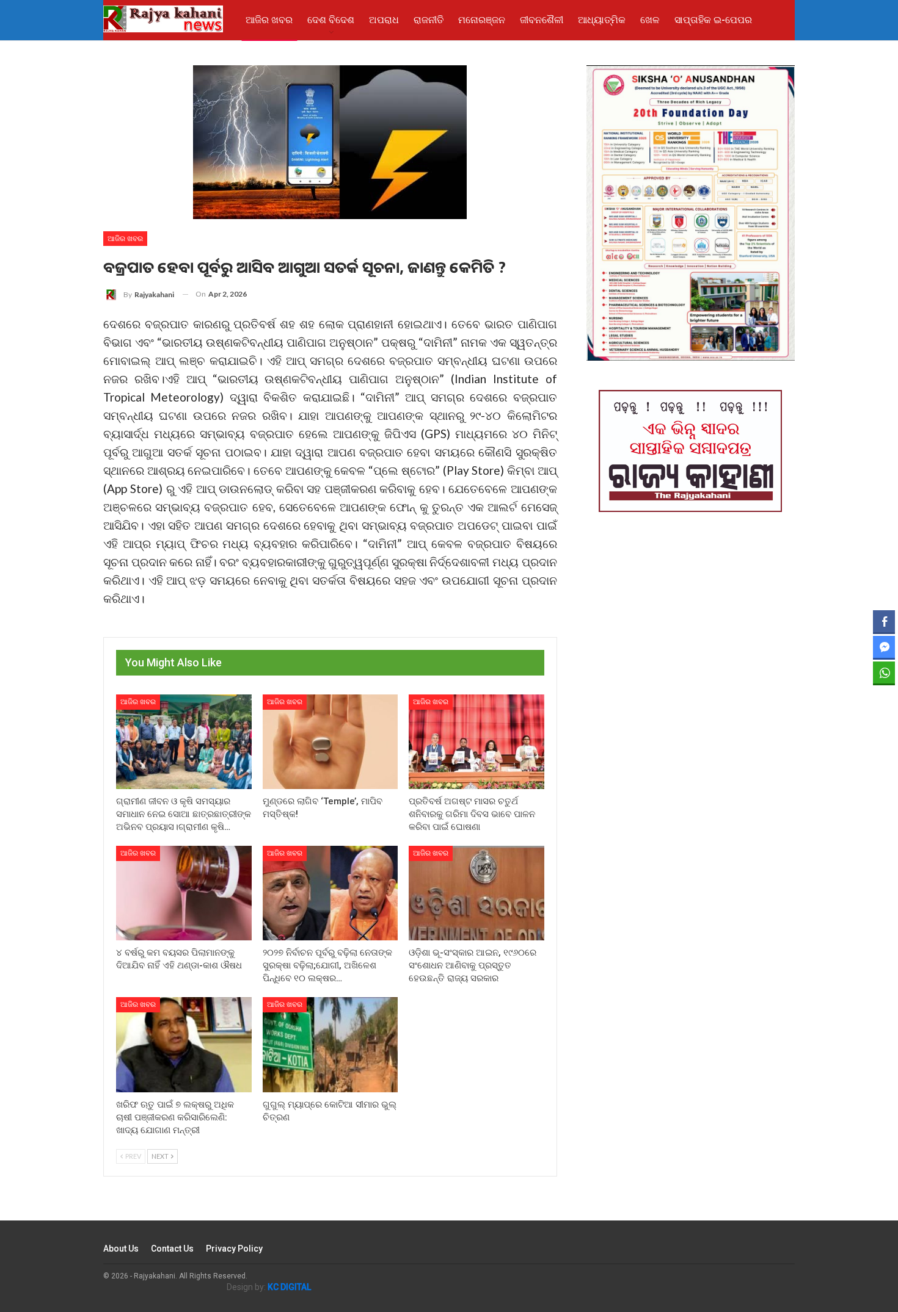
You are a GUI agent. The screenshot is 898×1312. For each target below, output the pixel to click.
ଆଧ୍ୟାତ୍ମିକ (602, 20)
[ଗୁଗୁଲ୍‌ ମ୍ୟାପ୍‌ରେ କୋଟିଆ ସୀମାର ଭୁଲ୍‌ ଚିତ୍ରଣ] (330, 1044)
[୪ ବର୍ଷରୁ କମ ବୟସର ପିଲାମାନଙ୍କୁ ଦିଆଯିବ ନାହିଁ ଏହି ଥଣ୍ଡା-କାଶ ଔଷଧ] (184, 893)
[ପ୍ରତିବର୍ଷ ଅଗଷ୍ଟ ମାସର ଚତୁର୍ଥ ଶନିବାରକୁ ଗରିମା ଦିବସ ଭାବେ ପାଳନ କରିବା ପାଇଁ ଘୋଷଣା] (476, 741)
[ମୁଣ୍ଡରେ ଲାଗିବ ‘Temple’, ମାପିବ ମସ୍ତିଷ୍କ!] (330, 741)
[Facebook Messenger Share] (884, 647)
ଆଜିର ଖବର (269, 20)
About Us (121, 1248)
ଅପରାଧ (384, 20)
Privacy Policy (234, 1248)
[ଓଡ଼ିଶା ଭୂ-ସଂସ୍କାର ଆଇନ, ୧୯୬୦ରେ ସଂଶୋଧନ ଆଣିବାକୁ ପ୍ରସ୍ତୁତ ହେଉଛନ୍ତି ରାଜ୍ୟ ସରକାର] (476, 893)
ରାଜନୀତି (429, 20)
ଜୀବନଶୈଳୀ (541, 20)
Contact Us (172, 1248)
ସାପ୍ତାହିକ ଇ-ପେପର (713, 20)
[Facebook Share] (884, 621)
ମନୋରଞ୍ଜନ (481, 20)
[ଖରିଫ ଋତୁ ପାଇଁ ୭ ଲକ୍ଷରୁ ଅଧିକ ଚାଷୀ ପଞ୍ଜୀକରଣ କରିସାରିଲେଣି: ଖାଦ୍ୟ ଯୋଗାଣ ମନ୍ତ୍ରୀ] (184, 1044)
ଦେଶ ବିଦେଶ (330, 20)
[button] (884, 696)
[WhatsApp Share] (884, 672)
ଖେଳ (650, 20)
